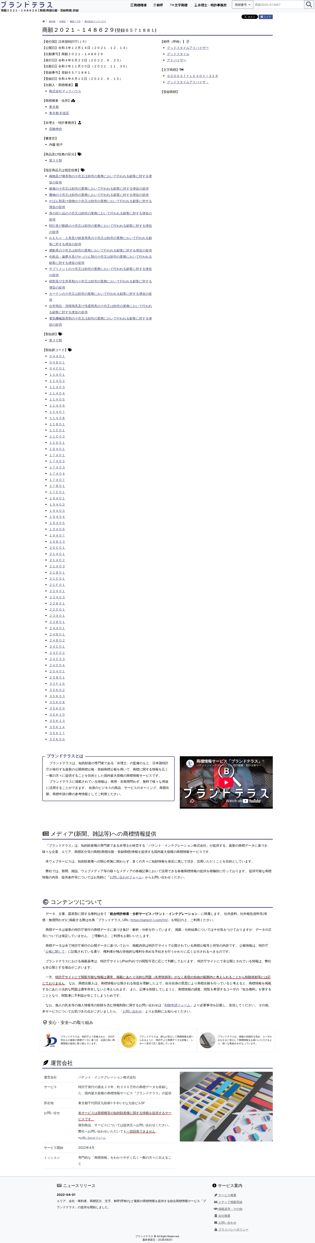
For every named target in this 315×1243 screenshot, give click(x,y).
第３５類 (55, 160)
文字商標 (181, 5)
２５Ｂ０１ (57, 677)
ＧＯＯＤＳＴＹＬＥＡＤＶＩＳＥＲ (192, 76)
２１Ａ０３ (57, 566)
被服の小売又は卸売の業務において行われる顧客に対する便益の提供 (99, 188)
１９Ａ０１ (57, 498)
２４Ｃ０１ (57, 646)
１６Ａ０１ (57, 449)
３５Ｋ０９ (57, 708)
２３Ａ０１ (57, 616)
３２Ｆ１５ (57, 684)
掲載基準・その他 (230, 1209)
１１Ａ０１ (57, 375)
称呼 (159, 5)
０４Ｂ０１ (57, 362)
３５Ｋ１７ (57, 733)
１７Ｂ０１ (57, 486)
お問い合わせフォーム (126, 877)
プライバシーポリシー (233, 1229)
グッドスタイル (178, 54)
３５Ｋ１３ (57, 721)
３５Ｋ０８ (57, 702)
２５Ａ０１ (57, 671)
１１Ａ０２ (57, 381)
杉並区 (62, 21)
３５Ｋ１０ (57, 714)
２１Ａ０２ (57, 560)
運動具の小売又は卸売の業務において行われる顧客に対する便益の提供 (100, 250)
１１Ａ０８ (57, 418)
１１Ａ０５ (57, 399)
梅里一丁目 (75, 21)
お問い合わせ (132, 1011)
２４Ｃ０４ (57, 665)
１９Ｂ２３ (57, 542)
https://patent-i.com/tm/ (149, 920)
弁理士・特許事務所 (212, 5)
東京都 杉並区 (59, 113)
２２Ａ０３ (57, 597)
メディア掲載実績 (230, 1202)
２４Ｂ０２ (57, 640)
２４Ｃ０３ (57, 659)
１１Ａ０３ (57, 387)
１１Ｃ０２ (57, 436)
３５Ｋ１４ (57, 727)
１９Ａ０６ (57, 529)
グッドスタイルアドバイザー (188, 48)
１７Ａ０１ (57, 455)
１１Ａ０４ (57, 393)
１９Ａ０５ (57, 523)
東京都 (52, 21)
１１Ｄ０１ (57, 443)
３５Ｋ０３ (57, 696)
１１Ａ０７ (57, 412)
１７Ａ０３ (57, 467)
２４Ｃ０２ (57, 653)
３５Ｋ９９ (57, 739)
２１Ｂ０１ (57, 572)
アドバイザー (176, 60)
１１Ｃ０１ (57, 430)
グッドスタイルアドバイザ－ (188, 82)
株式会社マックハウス (95, 21)
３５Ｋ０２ (57, 690)
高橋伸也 (55, 129)
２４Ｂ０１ (57, 634)
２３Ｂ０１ (57, 622)
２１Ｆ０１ (57, 585)
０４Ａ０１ (57, 356)
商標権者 (140, 5)
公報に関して (55, 951)
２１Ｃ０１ (57, 578)
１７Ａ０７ (57, 480)
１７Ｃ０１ (57, 492)
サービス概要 (227, 1195)
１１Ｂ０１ (57, 424)
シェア (267, 16)
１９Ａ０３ (57, 511)
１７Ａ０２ (57, 461)
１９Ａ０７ (57, 535)
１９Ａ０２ (57, 504)
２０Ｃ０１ (57, 548)
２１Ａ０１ (57, 554)
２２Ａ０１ (57, 591)
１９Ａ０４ (57, 517)
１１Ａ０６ (57, 405)
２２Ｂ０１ (57, 603)
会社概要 (224, 1215)
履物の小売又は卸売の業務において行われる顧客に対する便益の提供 (99, 195)
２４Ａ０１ (57, 628)
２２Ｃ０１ (57, 609)
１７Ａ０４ (57, 473)
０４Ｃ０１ (57, 368)
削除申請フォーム (177, 1005)
